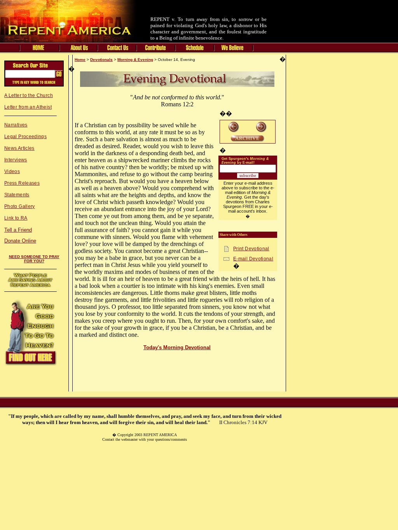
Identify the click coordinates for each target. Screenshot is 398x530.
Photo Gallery (19, 206)
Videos (12, 171)
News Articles (19, 148)
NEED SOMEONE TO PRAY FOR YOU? (34, 259)
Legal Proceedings (25, 136)
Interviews (15, 160)
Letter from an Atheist (28, 107)
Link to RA (16, 218)
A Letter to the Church (28, 95)
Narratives (16, 125)
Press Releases (22, 183)
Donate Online (20, 241)
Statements (17, 194)
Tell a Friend (18, 230)
